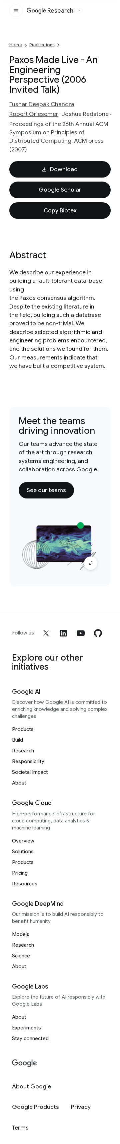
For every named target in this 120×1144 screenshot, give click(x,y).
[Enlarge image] (90, 563)
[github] (98, 633)
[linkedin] (63, 633)
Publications (41, 44)
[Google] (24, 1063)
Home (15, 44)
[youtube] (81, 633)
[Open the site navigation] (16, 11)
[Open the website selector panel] (79, 10)
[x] (46, 633)
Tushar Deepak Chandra (41, 104)
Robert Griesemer (33, 114)
